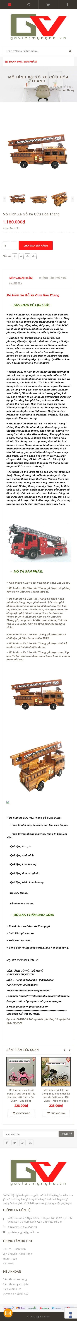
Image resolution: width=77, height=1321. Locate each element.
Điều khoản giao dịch (15, 1284)
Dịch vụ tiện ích (12, 1289)
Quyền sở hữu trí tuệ (15, 1293)
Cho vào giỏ (23, 1113)
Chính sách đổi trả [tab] (53, 278)
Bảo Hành (8, 1263)
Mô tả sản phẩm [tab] (21, 278)
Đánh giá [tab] (15, 283)
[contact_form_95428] (8, 1312)
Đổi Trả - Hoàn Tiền (14, 1249)
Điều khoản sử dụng (15, 1279)
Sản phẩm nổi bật (60, 86)
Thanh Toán (10, 1258)
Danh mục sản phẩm (22, 61)
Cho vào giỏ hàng (35, 245)
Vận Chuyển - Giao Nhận (17, 1253)
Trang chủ (39, 86)
